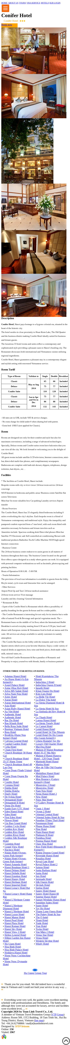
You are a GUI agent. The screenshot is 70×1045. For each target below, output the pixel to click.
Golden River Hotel (15, 835)
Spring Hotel (42, 888)
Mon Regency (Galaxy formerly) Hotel (46, 781)
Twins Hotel (42, 929)
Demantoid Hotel (13, 799)
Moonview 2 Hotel (45, 785)
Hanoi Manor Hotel (15, 917)
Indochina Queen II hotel (48, 685)
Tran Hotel (41, 926)
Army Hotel (10, 696)
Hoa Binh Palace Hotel (16, 949)
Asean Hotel (10, 699)
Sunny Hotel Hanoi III (47, 893)
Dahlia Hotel (11, 788)
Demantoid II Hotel (15, 802)
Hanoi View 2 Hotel (15, 932)
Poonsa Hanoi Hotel (46, 841)
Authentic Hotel (12, 714)
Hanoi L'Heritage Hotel (17, 911)
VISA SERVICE (33, 3)
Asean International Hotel (17, 702)
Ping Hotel (41, 829)
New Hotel (41, 796)
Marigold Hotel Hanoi (47, 761)
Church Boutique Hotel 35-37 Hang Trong (16, 760)
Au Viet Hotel (11, 711)
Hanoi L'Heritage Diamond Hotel (12, 907)
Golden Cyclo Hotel (15, 826)
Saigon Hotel (42, 867)
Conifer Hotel (12, 782)
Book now (6, 24)
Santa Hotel (42, 873)
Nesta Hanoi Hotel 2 (46, 793)
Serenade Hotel (43, 879)
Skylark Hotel (43, 885)
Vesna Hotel (42, 938)
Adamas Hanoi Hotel (15, 676)
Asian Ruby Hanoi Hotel (17, 708)
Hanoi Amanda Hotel (16, 864)
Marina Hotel (42, 764)
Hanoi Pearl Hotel (14, 920)
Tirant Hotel (42, 920)
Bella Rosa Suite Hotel (16, 726)
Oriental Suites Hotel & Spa (50, 817)
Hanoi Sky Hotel (13, 929)
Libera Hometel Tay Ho (48, 741)
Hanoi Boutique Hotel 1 (17, 867)
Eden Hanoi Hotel (14, 811)
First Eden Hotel (13, 817)
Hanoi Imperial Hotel (15, 885)
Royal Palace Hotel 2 (46, 864)
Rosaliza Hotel (43, 858)
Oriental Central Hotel (47, 814)
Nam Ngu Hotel (44, 791)
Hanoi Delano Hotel (15, 870)
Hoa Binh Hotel (13, 946)
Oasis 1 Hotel (43, 808)
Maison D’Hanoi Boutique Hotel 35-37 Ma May (48, 751)
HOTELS (45, 3)
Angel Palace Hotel (14, 685)
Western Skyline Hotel (47, 940)
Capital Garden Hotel (16, 744)
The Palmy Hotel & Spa (48, 914)
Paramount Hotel (44, 823)
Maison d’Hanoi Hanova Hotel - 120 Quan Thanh (47, 757)
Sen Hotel (41, 876)
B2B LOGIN (54, 3)
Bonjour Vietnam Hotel (17, 729)
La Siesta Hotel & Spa (47, 708)
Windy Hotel (42, 943)
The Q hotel (42, 917)
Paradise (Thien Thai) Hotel (50, 820)
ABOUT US (13, 3)
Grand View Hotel (14, 846)
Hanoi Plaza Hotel (14, 923)
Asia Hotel (9, 705)
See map (39, 1020)
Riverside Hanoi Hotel (47, 855)
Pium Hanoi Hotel (45, 832)
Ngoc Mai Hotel (44, 799)
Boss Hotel (10, 732)
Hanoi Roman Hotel (15, 926)
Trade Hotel (42, 923)
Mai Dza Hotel (43, 746)
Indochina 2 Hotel (45, 682)
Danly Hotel (11, 793)
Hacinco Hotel (12, 849)
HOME (4, 3)
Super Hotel (42, 905)
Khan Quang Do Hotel (47, 691)
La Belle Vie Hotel (45, 696)
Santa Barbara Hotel (46, 870)
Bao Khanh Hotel (14, 723)
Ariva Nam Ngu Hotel (16, 694)
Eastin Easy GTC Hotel (17, 808)
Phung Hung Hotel (45, 826)
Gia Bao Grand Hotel (16, 823)
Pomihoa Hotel (43, 838)
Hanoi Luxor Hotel (14, 914)
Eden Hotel (10, 814)
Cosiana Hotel (12, 785)
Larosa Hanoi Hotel (46, 720)
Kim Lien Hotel (44, 694)
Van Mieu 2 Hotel (45, 932)
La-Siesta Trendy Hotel (48, 723)
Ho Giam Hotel (13, 943)
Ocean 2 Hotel (43, 811)
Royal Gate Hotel (45, 861)
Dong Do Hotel (13, 805)
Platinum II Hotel (44, 835)
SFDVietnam (22, 1026)
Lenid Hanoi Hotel (45, 729)
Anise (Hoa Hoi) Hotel (16, 688)
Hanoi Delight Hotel (15, 873)
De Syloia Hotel (13, 796)
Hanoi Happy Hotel (15, 879)
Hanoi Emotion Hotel (16, 876)
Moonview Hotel (44, 788)
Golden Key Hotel (14, 829)
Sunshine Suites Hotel (47, 902)
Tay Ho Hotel (43, 908)
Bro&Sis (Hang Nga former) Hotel (14, 736)
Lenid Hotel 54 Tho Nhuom (50, 732)
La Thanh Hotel (44, 717)
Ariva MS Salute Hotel (16, 691)
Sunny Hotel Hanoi (46, 891)
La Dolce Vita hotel (46, 699)
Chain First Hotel (13, 749)
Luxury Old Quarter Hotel (49, 744)
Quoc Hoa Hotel (44, 843)
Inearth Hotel (42, 688)
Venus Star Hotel (44, 935)
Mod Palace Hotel (45, 776)
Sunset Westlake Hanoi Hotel (51, 899)
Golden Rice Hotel (14, 832)
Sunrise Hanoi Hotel (46, 896)
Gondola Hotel (12, 843)
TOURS (22, 3)
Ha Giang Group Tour (35, 973)
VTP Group (57, 1014)
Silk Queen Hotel (45, 882)
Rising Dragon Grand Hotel (50, 852)
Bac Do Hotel (12, 720)
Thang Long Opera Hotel (49, 911)
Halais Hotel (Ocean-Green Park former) (14, 854)
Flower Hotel (11, 820)
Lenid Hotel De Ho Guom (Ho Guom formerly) (48, 736)
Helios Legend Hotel (15, 935)
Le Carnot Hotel (44, 726)
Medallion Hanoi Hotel (47, 773)
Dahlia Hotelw (12, 791)
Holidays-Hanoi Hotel (16, 952)
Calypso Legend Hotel (16, 741)
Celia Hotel (10, 746)
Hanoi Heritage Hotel (16, 882)
